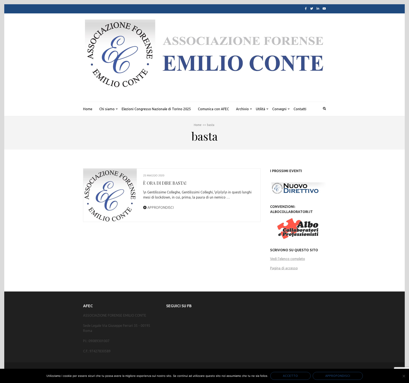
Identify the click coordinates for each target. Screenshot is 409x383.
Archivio (242, 109)
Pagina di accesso (284, 268)
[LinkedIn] (318, 8)
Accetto (290, 375)
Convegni (279, 109)
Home (87, 109)
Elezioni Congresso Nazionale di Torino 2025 (156, 109)
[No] (404, 376)
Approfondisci (160, 207)
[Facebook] (306, 8)
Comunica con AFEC (213, 109)
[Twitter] (311, 8)
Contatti (300, 109)
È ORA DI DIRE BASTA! (164, 183)
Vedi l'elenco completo (287, 259)
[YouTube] (324, 8)
